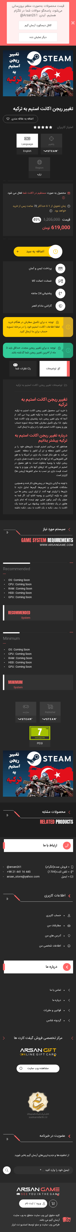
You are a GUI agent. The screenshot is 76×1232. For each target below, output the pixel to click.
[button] (20, 119)
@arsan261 (12, 867)
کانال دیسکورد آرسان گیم (38, 25)
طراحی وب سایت (50, 1225)
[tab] (53, 368)
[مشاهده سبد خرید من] (53, 1203)
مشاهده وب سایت (38, 1068)
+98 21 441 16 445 (16, 872)
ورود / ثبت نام (33, 1203)
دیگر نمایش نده (38, 37)
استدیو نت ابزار (19, 1225)
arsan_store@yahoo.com (21, 876)
